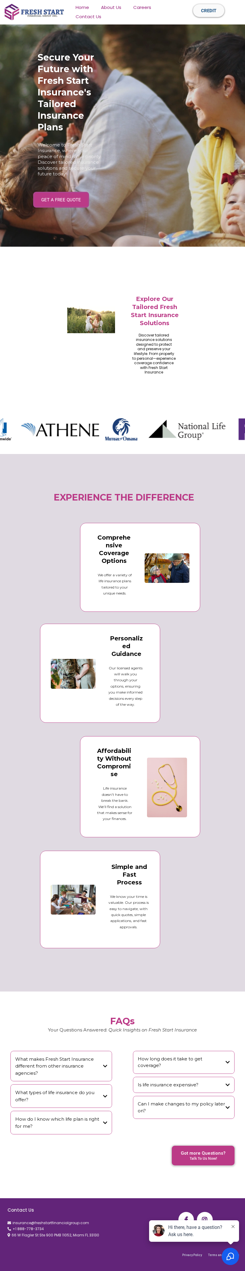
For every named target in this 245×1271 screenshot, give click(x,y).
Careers (142, 7)
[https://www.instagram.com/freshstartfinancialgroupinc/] (205, 1219)
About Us (111, 7)
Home (82, 7)
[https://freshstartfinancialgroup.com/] (34, 12)
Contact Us (88, 16)
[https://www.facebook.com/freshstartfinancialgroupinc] (186, 1219)
